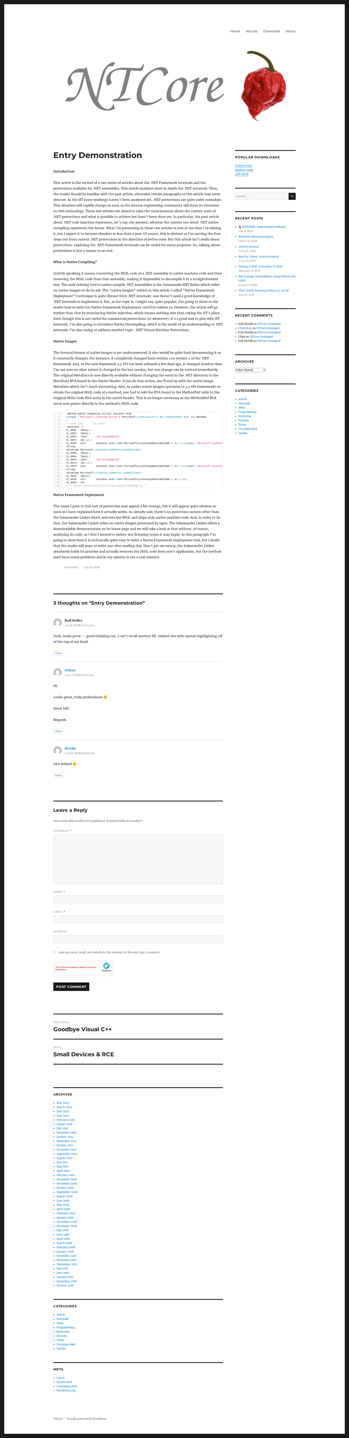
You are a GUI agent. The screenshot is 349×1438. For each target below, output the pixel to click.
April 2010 (63, 1171)
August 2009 (65, 1196)
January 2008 (65, 1251)
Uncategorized (66, 1344)
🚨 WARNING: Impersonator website (261, 227)
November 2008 (67, 1226)
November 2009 (67, 1183)
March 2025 (64, 1107)
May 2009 (63, 1205)
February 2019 (66, 1120)
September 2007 (67, 1264)
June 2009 (63, 1200)
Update (61, 1348)
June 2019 (63, 1115)
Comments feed (67, 1386)
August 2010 (64, 1158)
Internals (62, 1319)
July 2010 (62, 1162)
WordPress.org (66, 1390)
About (291, 31)
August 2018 (64, 1124)
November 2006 (67, 1281)
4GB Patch (241, 174)
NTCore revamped (269, 324)
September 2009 (67, 1192)
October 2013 (65, 1137)
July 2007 (62, 1268)
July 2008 (62, 1230)
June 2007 (63, 1273)
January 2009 (65, 1217)
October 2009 (65, 1188)
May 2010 (63, 1166)
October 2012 (65, 1145)
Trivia (60, 1340)
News (60, 1323)
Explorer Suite (244, 170)
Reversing (63, 1331)
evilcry (70, 670)
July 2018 (62, 1128)
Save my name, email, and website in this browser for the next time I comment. (109, 952)
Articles (252, 31)
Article (61, 1314)
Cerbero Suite (243, 165)
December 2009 (67, 1179)
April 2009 (63, 1209)
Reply (58, 653)
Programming (66, 1327)
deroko (70, 748)
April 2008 (63, 1239)
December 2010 (66, 1149)
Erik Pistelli (71, 567)
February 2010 (66, 1175)
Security (62, 1336)
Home (235, 31)
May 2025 (63, 1103)
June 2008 (63, 1234)
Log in (61, 1378)
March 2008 (64, 1243)
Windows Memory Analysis (255, 236)
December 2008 (67, 1222)
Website (60, 931)
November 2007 (67, 1260)
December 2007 (67, 1256)
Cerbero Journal (248, 246)
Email (59, 911)
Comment (62, 831)
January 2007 (65, 1277)
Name (59, 892)
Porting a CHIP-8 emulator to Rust (260, 266)
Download (271, 31)
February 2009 (66, 1213)
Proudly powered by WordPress (87, 1419)
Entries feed (64, 1382)
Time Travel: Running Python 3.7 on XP (263, 290)
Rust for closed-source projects (258, 256)
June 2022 (63, 1111)
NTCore (58, 1419)
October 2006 (65, 1285)
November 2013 (66, 1132)
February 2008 (66, 1247)
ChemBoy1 (245, 328)
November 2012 (67, 1141)
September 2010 (67, 1154)
